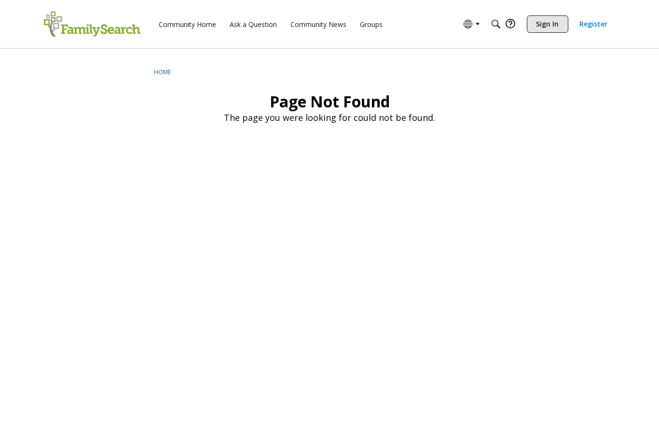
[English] (92, 24)
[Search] (496, 24)
